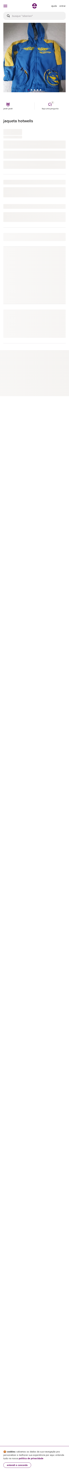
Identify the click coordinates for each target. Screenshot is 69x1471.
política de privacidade (31, 1458)
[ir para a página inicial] (34, 7)
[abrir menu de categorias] (5, 6)
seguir (58, 257)
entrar (62, 6)
